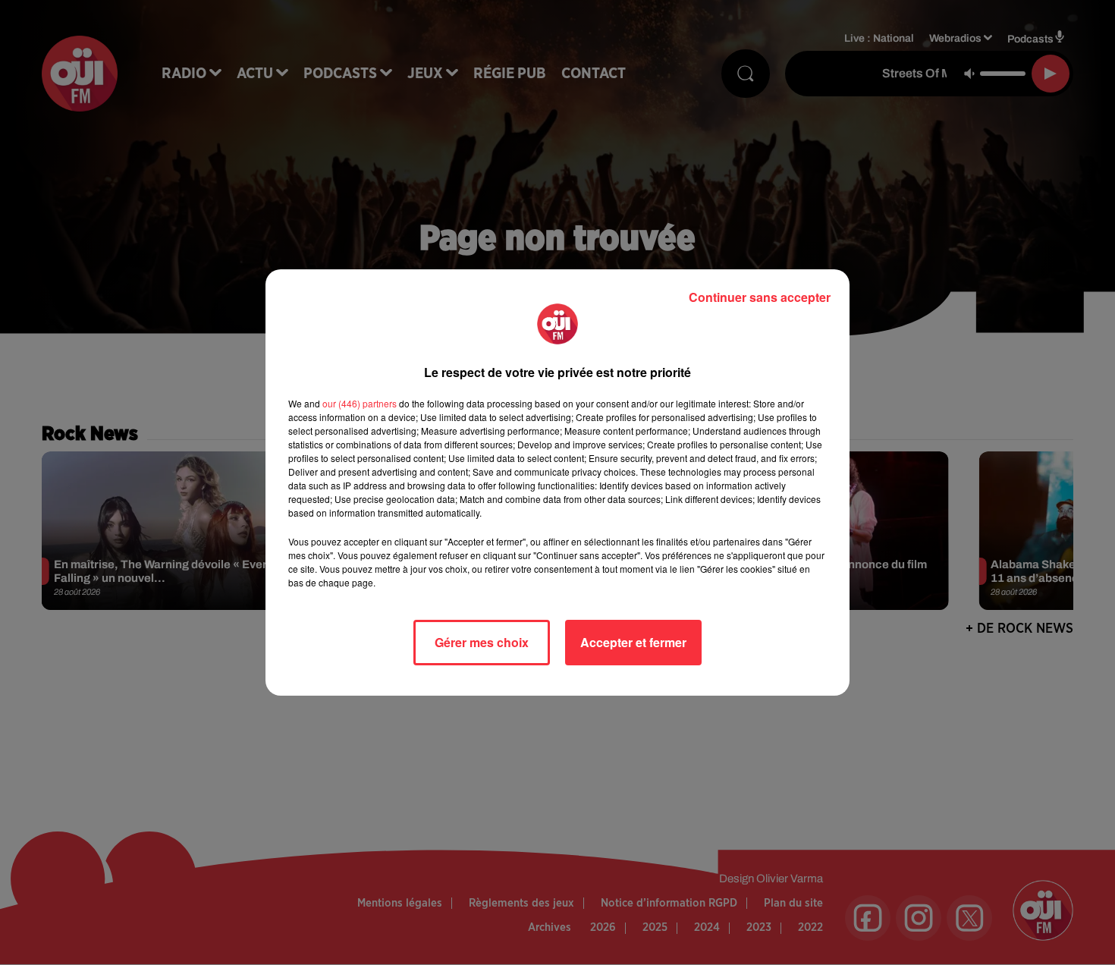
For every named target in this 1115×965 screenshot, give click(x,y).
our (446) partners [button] (359, 403)
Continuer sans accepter (760, 297)
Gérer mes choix (482, 642)
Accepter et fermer (633, 642)
